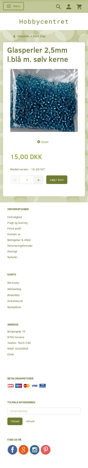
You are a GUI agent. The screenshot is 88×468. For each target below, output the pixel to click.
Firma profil (14, 228)
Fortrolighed (14, 217)
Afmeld (30, 421)
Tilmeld (15, 421)
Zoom (45, 142)
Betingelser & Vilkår (19, 240)
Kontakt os (13, 234)
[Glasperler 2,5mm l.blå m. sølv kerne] (44, 100)
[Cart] (79, 6)
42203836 (21, 348)
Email (10, 354)
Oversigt (12, 251)
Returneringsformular (20, 245)
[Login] (68, 6)
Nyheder (12, 257)
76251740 (24, 342)
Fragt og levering (17, 222)
